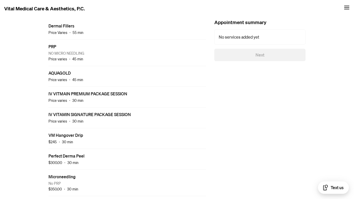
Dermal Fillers (61, 26)
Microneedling (62, 176)
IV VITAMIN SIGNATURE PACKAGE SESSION (89, 114)
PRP (52, 46)
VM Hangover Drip (65, 135)
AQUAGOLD (59, 73)
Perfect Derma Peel (66, 156)
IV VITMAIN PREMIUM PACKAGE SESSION (87, 93)
